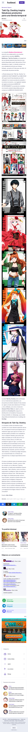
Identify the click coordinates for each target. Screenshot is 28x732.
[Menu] (3, 2)
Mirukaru (4, 18)
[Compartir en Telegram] (14, 504)
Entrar (21, 2)
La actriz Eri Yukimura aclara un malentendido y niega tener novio (16, 701)
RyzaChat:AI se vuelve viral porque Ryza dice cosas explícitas (16, 521)
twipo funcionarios (19, 720)
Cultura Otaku (23, 542)
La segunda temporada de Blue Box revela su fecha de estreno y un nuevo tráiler (16, 689)
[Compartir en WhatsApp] (19, 504)
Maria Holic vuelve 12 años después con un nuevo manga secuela (9, 546)
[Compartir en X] (8, 504)
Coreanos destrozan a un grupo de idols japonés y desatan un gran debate (16, 713)
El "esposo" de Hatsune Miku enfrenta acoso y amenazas (15, 514)
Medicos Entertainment (15, 52)
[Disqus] (14, 577)
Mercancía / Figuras (6, 7)
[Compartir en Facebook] (3, 504)
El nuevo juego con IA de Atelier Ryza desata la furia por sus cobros (16, 707)
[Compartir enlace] (25, 504)
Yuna (14, 548)
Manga (3, 542)
